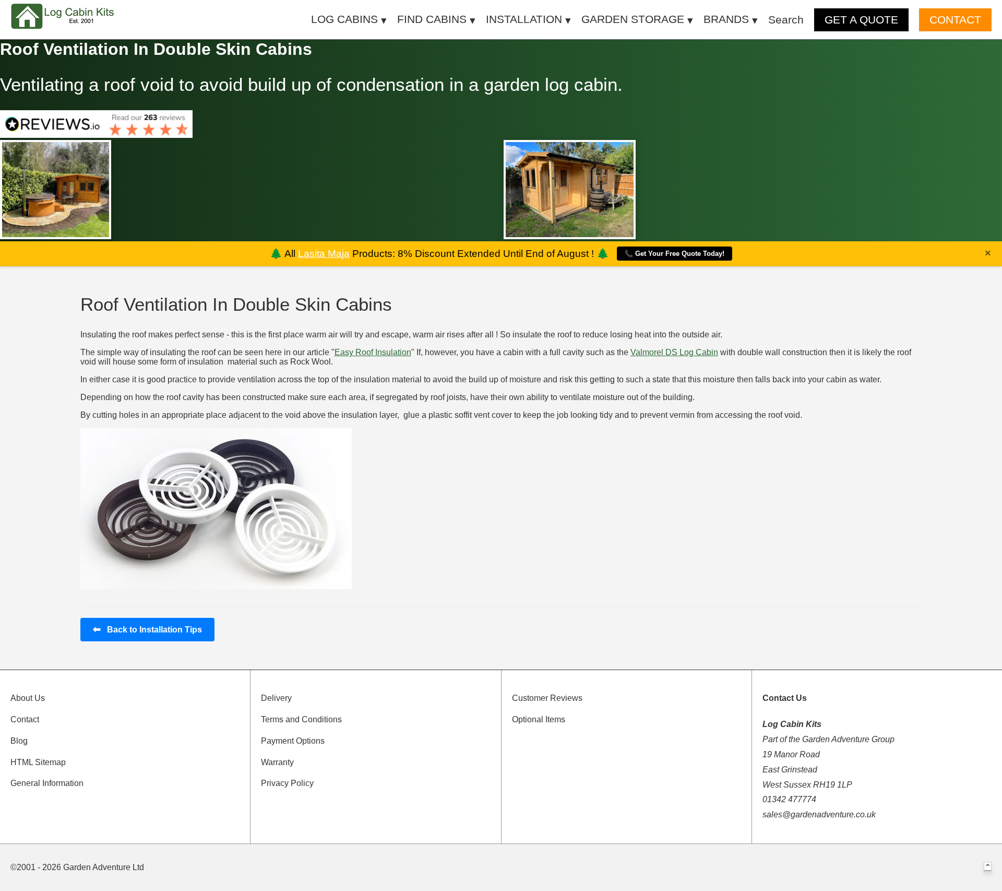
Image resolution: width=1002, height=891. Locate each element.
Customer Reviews (547, 698)
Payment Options (293, 740)
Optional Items (538, 719)
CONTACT (955, 20)
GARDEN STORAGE (632, 19)
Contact (24, 719)
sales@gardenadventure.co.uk (819, 814)
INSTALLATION (524, 19)
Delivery (276, 698)
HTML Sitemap (38, 762)
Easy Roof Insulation (373, 352)
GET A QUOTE (861, 20)
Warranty (277, 762)
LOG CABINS (344, 19)
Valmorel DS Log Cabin (674, 352)
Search (786, 20)
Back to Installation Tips (147, 629)
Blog (19, 740)
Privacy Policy (287, 783)
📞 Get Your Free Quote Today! (674, 253)
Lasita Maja (324, 253)
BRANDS (726, 19)
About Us (27, 698)
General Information (47, 783)
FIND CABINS (432, 19)
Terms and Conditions (301, 719)
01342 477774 (789, 799)
